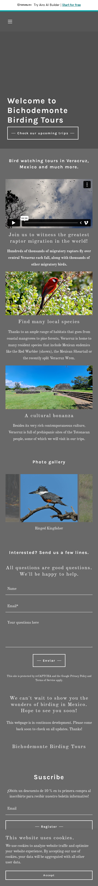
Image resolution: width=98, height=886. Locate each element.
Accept (49, 875)
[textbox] (49, 589)
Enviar (49, 661)
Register (49, 827)
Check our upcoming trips (42, 133)
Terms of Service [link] (45, 680)
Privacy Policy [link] (78, 676)
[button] (11, 21)
